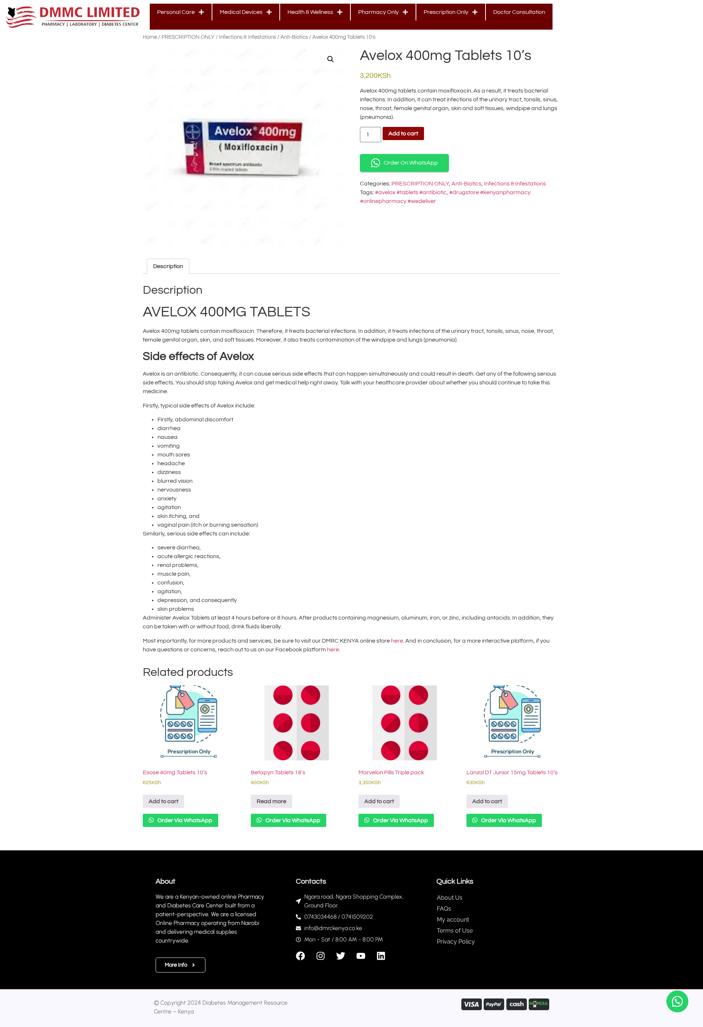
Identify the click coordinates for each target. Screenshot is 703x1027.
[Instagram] (320, 955)
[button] (330, 59)
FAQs (444, 908)
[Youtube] (360, 955)
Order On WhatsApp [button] (411, 163)
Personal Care (176, 12)
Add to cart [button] (163, 801)
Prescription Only (446, 12)
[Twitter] (340, 955)
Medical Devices (241, 12)
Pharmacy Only (378, 12)
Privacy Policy (456, 941)
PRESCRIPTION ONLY (188, 37)
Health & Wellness (310, 12)
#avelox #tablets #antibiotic (411, 192)
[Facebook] (300, 955)
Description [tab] (168, 266)
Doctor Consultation (519, 12)
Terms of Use (455, 930)
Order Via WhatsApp (184, 820)
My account (453, 919)
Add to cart (403, 133)
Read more (271, 801)
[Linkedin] (381, 955)
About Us (449, 897)
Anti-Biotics (294, 37)
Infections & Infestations (247, 37)
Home (150, 37)
